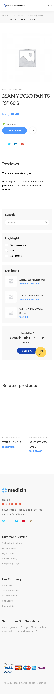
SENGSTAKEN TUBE (38, 444)
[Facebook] (3, 144)
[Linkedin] (16, 144)
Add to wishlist (32, 130)
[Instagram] (31, 521)
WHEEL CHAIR (11, 442)
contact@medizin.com (15, 514)
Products (18, 15)
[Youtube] (23, 521)
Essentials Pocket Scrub (32, 279)
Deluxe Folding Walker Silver (31, 311)
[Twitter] (9, 144)
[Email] (22, 144)
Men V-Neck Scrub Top (31, 295)
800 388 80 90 (11, 504)
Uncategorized (36, 15)
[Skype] (17, 521)
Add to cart (14, 130)
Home (5, 15)
